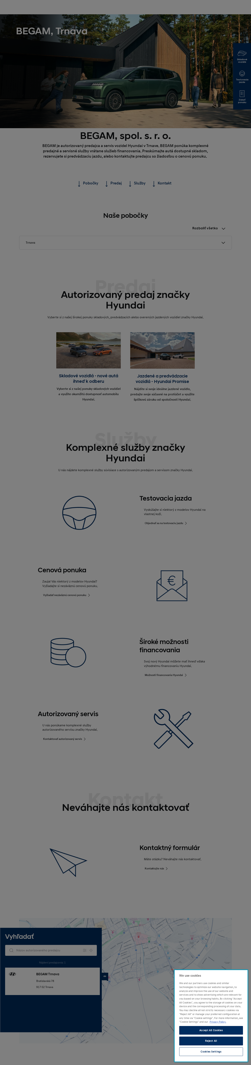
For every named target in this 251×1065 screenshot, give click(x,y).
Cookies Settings (211, 1051)
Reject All (211, 1040)
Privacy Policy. (218, 1021)
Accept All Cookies (211, 1030)
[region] (211, 1016)
